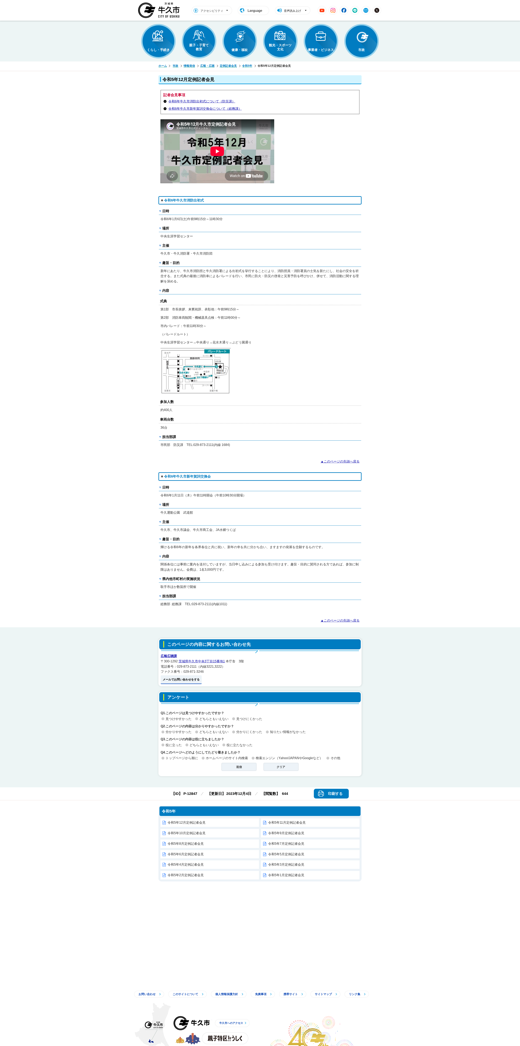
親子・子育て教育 (199, 47)
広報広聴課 (169, 656)
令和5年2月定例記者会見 (186, 875)
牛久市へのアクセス (231, 1022)
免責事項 (260, 994)
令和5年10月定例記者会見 (187, 833)
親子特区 (225, 1038)
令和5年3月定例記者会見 (286, 864)
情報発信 (189, 65)
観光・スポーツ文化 (280, 47)
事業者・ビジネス (321, 50)
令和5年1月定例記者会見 (286, 875)
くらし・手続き (158, 50)
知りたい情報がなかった (288, 732)
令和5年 (247, 65)
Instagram (333, 10)
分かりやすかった (179, 732)
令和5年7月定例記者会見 (286, 843)
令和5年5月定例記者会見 (286, 854)
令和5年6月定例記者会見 (186, 854)
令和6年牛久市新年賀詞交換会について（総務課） (205, 108)
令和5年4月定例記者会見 (186, 864)
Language (255, 10)
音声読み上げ (292, 10)
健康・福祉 (240, 50)
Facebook (344, 10)
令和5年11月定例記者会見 (287, 822)
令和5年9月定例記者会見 (286, 833)
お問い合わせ (147, 994)
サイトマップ (323, 994)
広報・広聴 (207, 65)
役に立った (174, 745)
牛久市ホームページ (160, 10)
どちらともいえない (214, 719)
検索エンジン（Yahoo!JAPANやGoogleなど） (289, 758)
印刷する (335, 794)
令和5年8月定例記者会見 (186, 843)
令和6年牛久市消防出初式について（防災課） (201, 101)
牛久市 (191, 1023)
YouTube (322, 10)
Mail (366, 10)
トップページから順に (182, 758)
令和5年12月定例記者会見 (187, 822)
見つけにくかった (249, 719)
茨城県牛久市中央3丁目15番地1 (202, 661)
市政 (361, 50)
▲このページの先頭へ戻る (340, 461)
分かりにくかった (249, 732)
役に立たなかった (239, 745)
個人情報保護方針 (226, 994)
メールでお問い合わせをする (181, 679)
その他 (335, 758)
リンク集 (354, 994)
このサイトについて (185, 994)
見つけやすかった (179, 719)
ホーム (162, 65)
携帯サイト (291, 994)
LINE (355, 10)
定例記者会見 (228, 65)
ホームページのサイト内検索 (227, 758)
